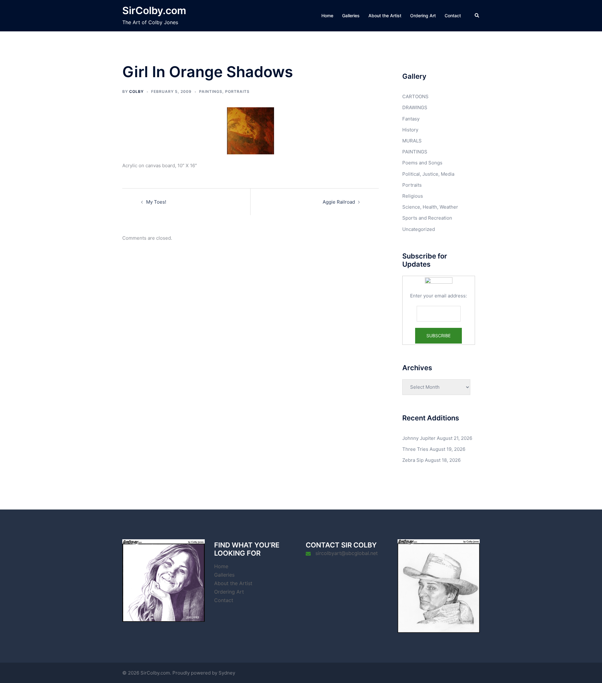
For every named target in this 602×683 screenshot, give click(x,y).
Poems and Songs (422, 163)
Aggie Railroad (339, 202)
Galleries (351, 15)
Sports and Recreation (427, 218)
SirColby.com (154, 10)
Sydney (227, 673)
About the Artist (384, 15)
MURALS (412, 141)
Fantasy (411, 119)
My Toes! (156, 202)
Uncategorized (418, 229)
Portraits (237, 91)
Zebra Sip (413, 460)
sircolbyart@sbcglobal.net (346, 553)
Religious (412, 196)
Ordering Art (423, 15)
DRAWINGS (414, 107)
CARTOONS (415, 96)
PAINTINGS (210, 91)
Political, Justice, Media (428, 174)
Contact (453, 15)
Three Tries (415, 449)
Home (327, 15)
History (410, 130)
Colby (136, 91)
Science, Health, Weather (430, 207)
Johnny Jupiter (419, 438)
